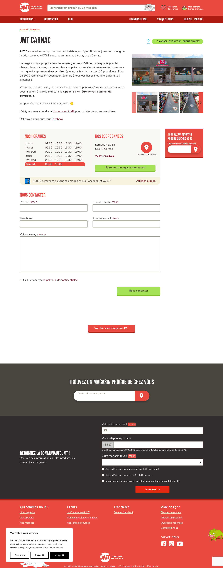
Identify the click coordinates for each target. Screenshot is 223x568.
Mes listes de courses (78, 523)
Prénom (24, 202)
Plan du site (152, 566)
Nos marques (27, 523)
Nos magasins (51, 19)
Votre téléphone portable (116, 438)
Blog (70, 19)
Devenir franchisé (193, 19)
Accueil (24, 29)
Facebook (57, 119)
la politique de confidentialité (60, 280)
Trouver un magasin (171, 517)
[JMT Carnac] (167, 70)
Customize (20, 555)
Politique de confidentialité (131, 566)
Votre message (29, 234)
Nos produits (26, 19)
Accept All (59, 555)
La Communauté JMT (78, 512)
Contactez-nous (169, 528)
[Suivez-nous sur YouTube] (180, 544)
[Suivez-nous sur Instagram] (171, 544)
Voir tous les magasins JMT (111, 328)
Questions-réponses (172, 523)
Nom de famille (102, 202)
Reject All (39, 555)
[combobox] (101, 8)
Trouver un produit (171, 512)
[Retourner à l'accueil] (31, 11)
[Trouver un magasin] (196, 149)
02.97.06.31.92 (104, 155)
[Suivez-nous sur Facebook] (164, 544)
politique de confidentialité (165, 481)
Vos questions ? (165, 19)
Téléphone (26, 218)
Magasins (35, 29)
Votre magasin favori (114, 456)
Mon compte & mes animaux (82, 517)
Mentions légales (108, 566)
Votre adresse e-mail (114, 424)
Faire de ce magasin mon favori (125, 167)
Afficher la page (145, 180)
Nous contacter (138, 290)
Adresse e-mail (102, 218)
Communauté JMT (138, 19)
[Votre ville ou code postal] (184, 149)
